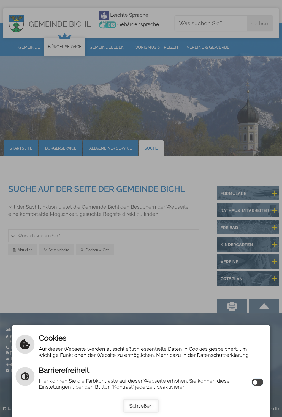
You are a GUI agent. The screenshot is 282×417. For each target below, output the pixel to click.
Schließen (141, 406)
